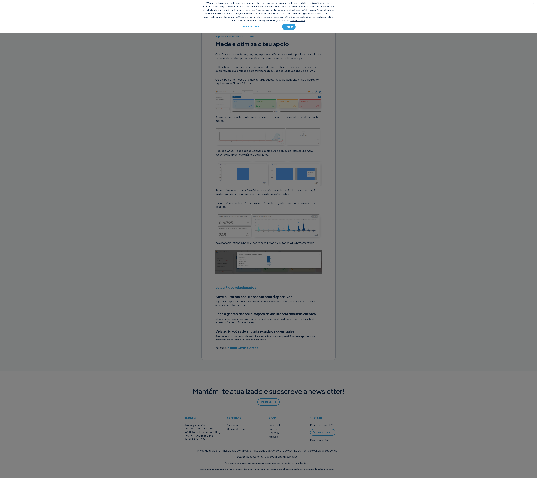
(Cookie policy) (297, 20)
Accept (289, 26)
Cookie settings (250, 26)
